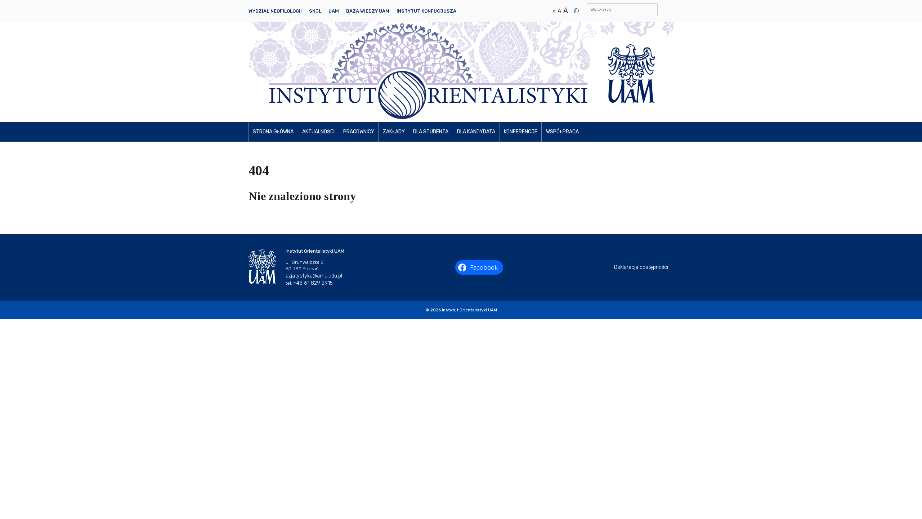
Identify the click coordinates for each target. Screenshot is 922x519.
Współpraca (562, 132)
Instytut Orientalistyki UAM (469, 309)
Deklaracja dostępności (641, 267)
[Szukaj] (666, 9)
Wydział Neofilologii (275, 11)
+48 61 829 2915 (313, 283)
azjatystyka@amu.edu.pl (314, 276)
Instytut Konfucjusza (426, 11)
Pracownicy (358, 132)
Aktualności (318, 132)
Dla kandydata (476, 132)
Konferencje (520, 132)
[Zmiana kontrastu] (576, 10)
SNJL (315, 11)
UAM (333, 11)
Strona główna (273, 132)
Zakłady (394, 132)
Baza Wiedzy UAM (367, 11)
